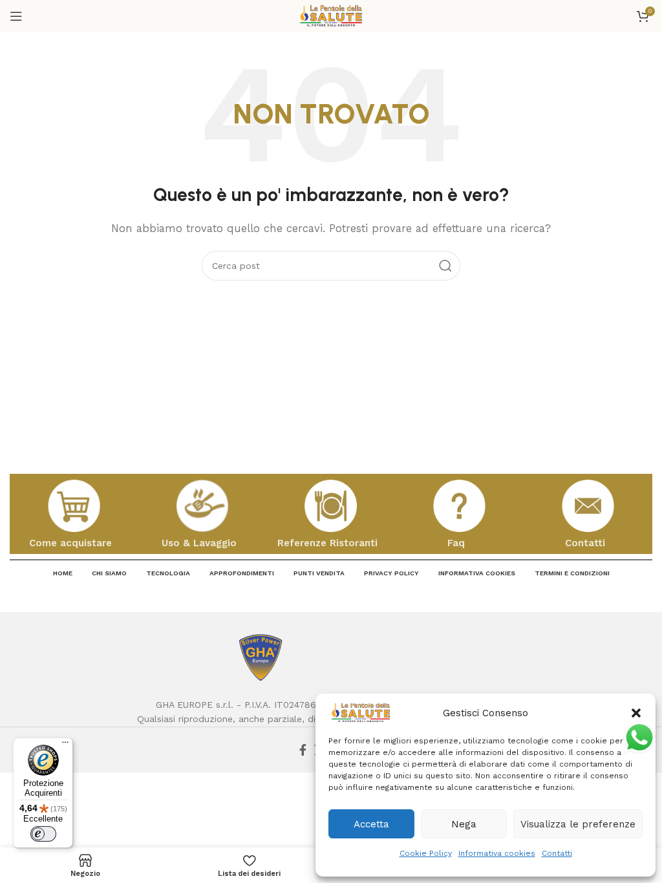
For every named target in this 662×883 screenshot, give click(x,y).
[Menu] (65, 745)
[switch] (43, 834)
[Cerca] (445, 266)
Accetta (371, 824)
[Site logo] (331, 15)
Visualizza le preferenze (577, 824)
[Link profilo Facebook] (302, 750)
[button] (636, 713)
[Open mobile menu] (16, 16)
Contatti (557, 853)
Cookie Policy (426, 853)
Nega (463, 824)
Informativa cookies (496, 853)
